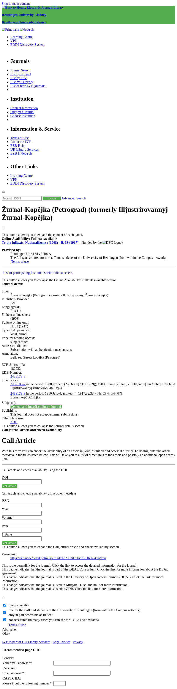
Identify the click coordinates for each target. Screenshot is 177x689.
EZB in (21, 153)
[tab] (88, 239)
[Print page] (11, 29)
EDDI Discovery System (27, 44)
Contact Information (24, 108)
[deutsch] (27, 29)
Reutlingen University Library (24, 15)
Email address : (13, 673)
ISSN (5, 501)
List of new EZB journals (27, 86)
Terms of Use (19, 138)
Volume (7, 517)
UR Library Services (24, 149)
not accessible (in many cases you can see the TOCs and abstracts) (53, 620)
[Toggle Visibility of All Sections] (3, 227)
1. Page (7, 534)
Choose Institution (22, 116)
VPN (13, 41)
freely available (18, 605)
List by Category (21, 82)
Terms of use (20, 261)
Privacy (78, 642)
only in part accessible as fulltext (30, 615)
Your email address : (17, 663)
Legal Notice (61, 642)
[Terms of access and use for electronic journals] (80, 242)
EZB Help (17, 145)
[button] (29, 238)
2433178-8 (17, 376)
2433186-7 (18, 384)
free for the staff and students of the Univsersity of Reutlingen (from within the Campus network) (74, 610)
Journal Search (20, 70)
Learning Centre (21, 37)
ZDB (13, 422)
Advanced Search (74, 198)
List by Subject (20, 74)
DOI (5, 477)
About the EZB (21, 142)
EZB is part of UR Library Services (26, 642)
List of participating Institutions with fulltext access (37, 273)
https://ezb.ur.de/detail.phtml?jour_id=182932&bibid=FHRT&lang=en (58, 558)
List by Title (18, 78)
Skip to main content (16, 3)
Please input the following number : (27, 683)
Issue (5, 526)
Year (5, 509)
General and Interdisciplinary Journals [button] (36, 406)
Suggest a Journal (22, 112)
